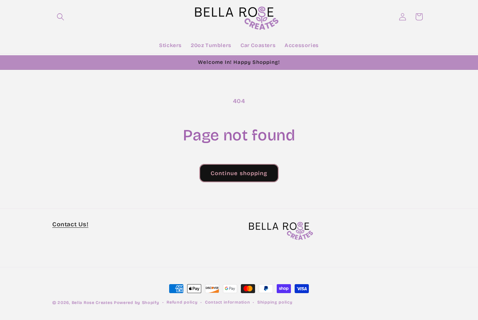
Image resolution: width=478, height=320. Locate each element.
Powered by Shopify (136, 302)
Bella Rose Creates (92, 302)
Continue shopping (239, 173)
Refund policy (182, 302)
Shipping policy (275, 302)
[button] (60, 17)
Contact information (227, 302)
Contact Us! (70, 224)
